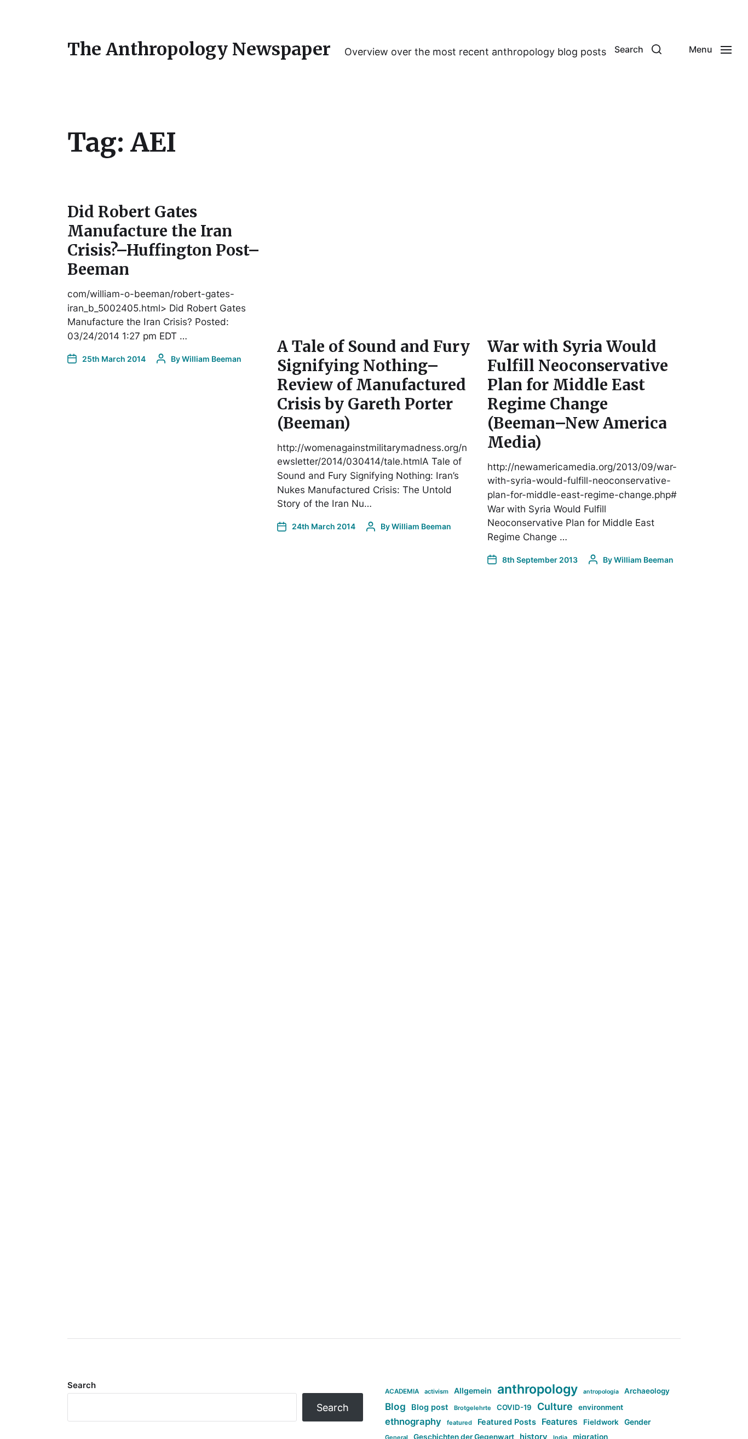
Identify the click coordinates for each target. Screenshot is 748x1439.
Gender (637, 1422)
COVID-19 (514, 1407)
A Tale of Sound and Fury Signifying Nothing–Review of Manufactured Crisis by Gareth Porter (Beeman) (373, 385)
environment (600, 1407)
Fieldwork (601, 1422)
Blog (395, 1406)
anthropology (537, 1389)
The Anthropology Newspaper (199, 49)
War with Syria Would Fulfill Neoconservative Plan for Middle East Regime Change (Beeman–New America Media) (577, 394)
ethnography (413, 1421)
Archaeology (647, 1390)
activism (436, 1391)
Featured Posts (506, 1421)
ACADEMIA (402, 1391)
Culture (555, 1406)
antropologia (601, 1391)
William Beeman (211, 358)
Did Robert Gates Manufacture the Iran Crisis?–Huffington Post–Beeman (163, 240)
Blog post (429, 1407)
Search (81, 1385)
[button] (638, 49)
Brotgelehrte (472, 1408)
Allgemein (473, 1390)
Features (560, 1422)
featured (459, 1422)
